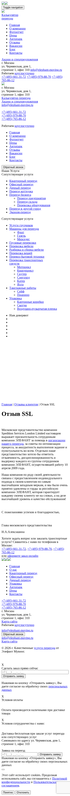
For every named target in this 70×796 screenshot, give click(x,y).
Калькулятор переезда (16, 98)
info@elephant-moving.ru (46, 69)
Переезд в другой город (25, 208)
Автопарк (15, 39)
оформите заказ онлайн (22, 555)
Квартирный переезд (23, 181)
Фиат (20, 232)
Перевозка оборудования (33, 205)
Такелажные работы (22, 288)
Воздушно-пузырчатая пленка (37, 308)
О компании (17, 28)
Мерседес (23, 239)
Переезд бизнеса (20, 194)
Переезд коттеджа (21, 191)
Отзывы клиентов (26, 404)
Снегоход (23, 277)
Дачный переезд (20, 187)
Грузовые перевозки (22, 242)
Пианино (23, 294)
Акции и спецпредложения (20, 59)
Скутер (22, 274)
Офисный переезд (21, 184)
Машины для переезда (24, 228)
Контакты (15, 52)
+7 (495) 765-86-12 (14, 119)
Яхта (20, 284)
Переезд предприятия (31, 198)
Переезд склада (27, 201)
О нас (13, 569)
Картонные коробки (30, 301)
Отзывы (14, 42)
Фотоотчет (16, 32)
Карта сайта (9, 621)
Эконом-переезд (20, 212)
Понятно (8, 792)
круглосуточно (24, 73)
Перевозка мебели (21, 246)
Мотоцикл (24, 267)
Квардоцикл (25, 270)
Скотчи (22, 305)
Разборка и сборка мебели (26, 249)
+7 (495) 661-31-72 (14, 76)
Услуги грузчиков (21, 225)
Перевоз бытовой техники (26, 256)
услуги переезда (44, 648)
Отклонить (23, 792)
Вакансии (15, 46)
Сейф (20, 291)
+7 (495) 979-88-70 (39, 76)
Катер (21, 281)
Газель (21, 235)
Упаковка (15, 298)
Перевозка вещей (20, 253)
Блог (12, 49)
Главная (14, 25)
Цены (13, 35)
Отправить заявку (50, 754)
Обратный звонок (13, 167)
